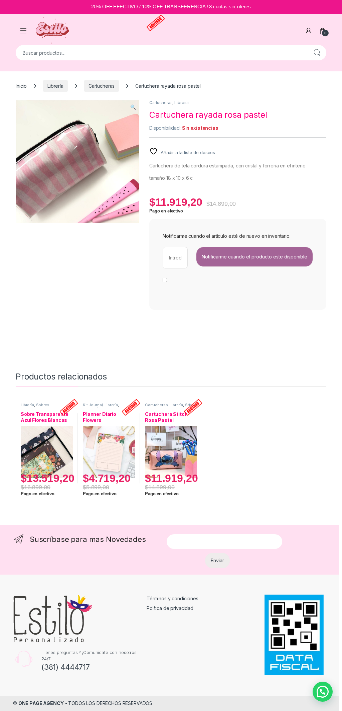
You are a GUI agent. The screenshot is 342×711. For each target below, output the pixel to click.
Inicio (21, 86)
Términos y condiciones (172, 598)
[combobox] (162, 52)
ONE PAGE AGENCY (41, 703)
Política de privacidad (170, 608)
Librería (55, 86)
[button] (133, 107)
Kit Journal (93, 405)
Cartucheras (102, 86)
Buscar (317, 52)
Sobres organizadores (35, 407)
